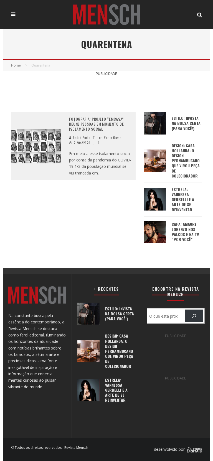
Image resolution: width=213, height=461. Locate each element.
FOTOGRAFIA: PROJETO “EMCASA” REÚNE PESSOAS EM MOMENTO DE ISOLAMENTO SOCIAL (96, 124)
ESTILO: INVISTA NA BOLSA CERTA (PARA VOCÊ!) (186, 123)
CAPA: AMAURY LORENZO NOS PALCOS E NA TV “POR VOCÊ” (185, 231)
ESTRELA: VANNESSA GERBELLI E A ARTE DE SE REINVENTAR (183, 199)
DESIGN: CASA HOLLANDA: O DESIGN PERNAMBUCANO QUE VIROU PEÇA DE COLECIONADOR (186, 161)
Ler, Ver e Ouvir (109, 138)
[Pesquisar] (194, 316)
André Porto (81, 137)
